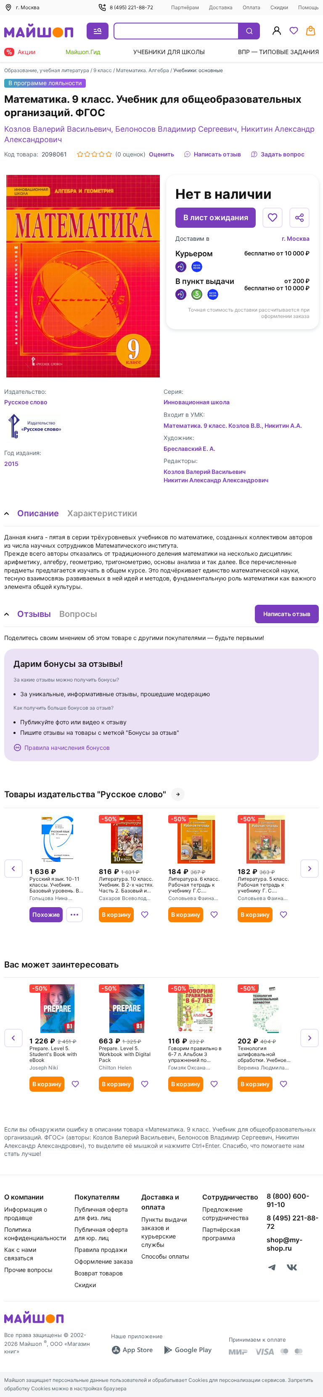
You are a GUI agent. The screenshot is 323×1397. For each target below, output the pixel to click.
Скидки (279, 7)
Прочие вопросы (28, 1269)
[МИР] (238, 1352)
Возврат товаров (98, 1273)
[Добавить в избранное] (272, 218)
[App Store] (132, 1350)
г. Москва (296, 238)
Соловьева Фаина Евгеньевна (191, 898)
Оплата (251, 7)
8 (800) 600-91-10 (288, 1200)
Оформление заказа (103, 1261)
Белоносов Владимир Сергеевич (176, 129)
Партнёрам (185, 7)
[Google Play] (187, 1350)
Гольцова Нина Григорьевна (48, 898)
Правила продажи (100, 1249)
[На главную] (38, 31)
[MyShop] (34, 1322)
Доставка (221, 7)
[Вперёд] (309, 868)
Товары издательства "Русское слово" (85, 794)
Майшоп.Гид (83, 51)
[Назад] (13, 868)
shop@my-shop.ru (284, 1244)
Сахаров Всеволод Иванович (122, 898)
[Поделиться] (299, 218)
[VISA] (264, 1351)
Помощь (308, 7)
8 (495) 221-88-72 (131, 7)
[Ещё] (74, 914)
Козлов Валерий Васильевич (57, 129)
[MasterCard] (284, 1351)
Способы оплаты (165, 1256)
